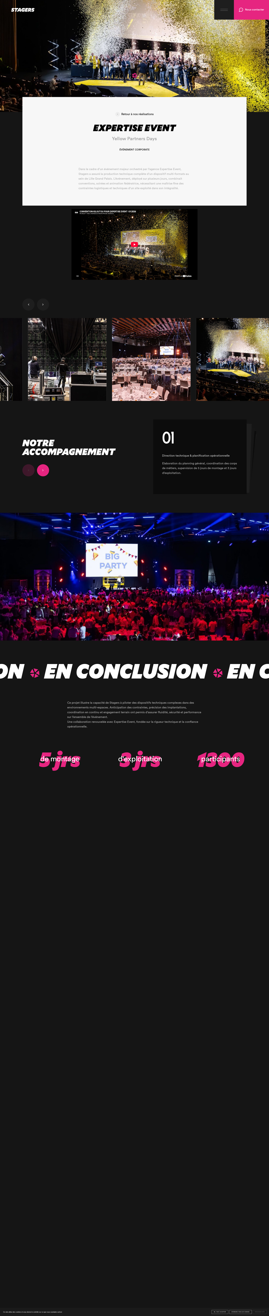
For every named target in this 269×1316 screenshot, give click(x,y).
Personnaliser (260, 1311)
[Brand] (17, 10)
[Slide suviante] (43, 304)
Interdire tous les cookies (240, 1311)
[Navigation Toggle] (224, 10)
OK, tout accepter (220, 1311)
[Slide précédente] (28, 304)
